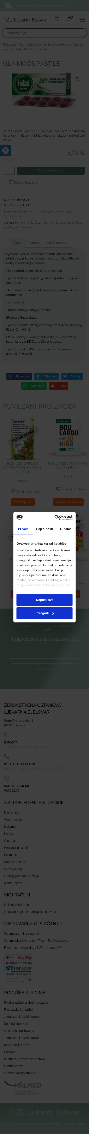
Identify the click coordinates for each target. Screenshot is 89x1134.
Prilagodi (42, 613)
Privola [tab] (23, 529)
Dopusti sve (44, 600)
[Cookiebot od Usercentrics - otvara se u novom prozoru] (57, 517)
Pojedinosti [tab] (44, 529)
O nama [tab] (65, 529)
